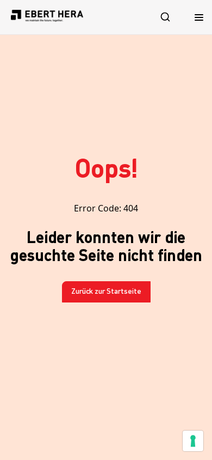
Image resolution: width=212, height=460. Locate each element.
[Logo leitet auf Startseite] (47, 17)
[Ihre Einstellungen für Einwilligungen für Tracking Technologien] (193, 441)
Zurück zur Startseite (106, 291)
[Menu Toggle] (199, 17)
